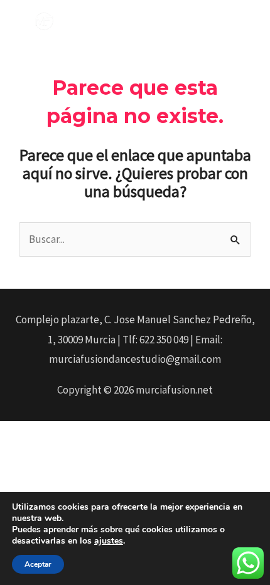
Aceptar (37, 564)
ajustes (108, 541)
